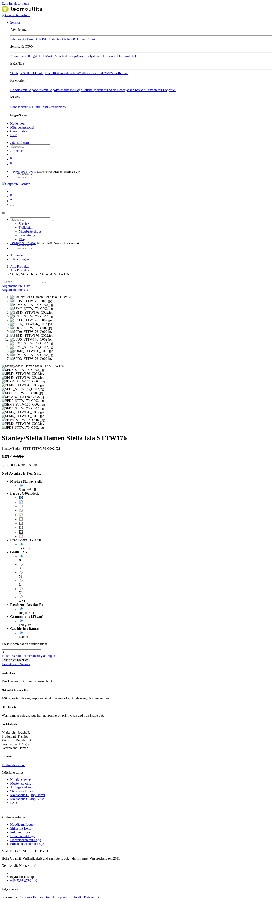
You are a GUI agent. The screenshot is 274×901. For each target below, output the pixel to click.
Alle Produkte (19, 266)
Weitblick (84, 73)
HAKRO (51, 73)
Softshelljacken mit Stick (99, 90)
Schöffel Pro (119, 73)
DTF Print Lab (44, 39)
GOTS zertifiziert (83, 39)
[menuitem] (15, 22)
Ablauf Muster (45, 56)
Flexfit (95, 73)
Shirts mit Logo (45, 90)
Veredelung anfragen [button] (41, 656)
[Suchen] (52, 147)
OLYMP (105, 73)
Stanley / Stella (20, 73)
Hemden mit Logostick (160, 90)
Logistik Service (105, 56)
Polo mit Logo (20, 832)
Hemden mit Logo (22, 836)
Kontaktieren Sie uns (16, 664)
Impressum (64, 897)
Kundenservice (20, 779)
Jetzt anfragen (19, 142)
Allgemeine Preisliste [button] (16, 286)
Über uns (123, 56)
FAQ (132, 56)
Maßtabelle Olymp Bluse (27, 799)
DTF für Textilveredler (44, 107)
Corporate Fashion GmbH (36, 897)
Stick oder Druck (21, 791)
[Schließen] (3, 213)
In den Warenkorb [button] (14, 656)
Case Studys (85, 56)
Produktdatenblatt (13, 765)
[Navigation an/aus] (12, 205)
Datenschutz (92, 897)
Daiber (62, 73)
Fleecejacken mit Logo (25, 840)
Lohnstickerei (19, 107)
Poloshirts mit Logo (69, 90)
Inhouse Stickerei (22, 39)
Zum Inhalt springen (15, 3)
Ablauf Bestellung (22, 56)
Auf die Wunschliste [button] (15, 660)
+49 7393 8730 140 (23, 880)
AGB (78, 897)
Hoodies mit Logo (22, 90)
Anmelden (17, 151)
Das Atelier (63, 39)
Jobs (63, 107)
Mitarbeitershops (66, 56)
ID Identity (37, 73)
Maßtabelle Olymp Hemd (27, 795)
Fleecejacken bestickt (131, 90)
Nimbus (72, 73)
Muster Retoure (20, 783)
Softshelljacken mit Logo (27, 844)
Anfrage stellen (20, 787)
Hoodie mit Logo (22, 824)
